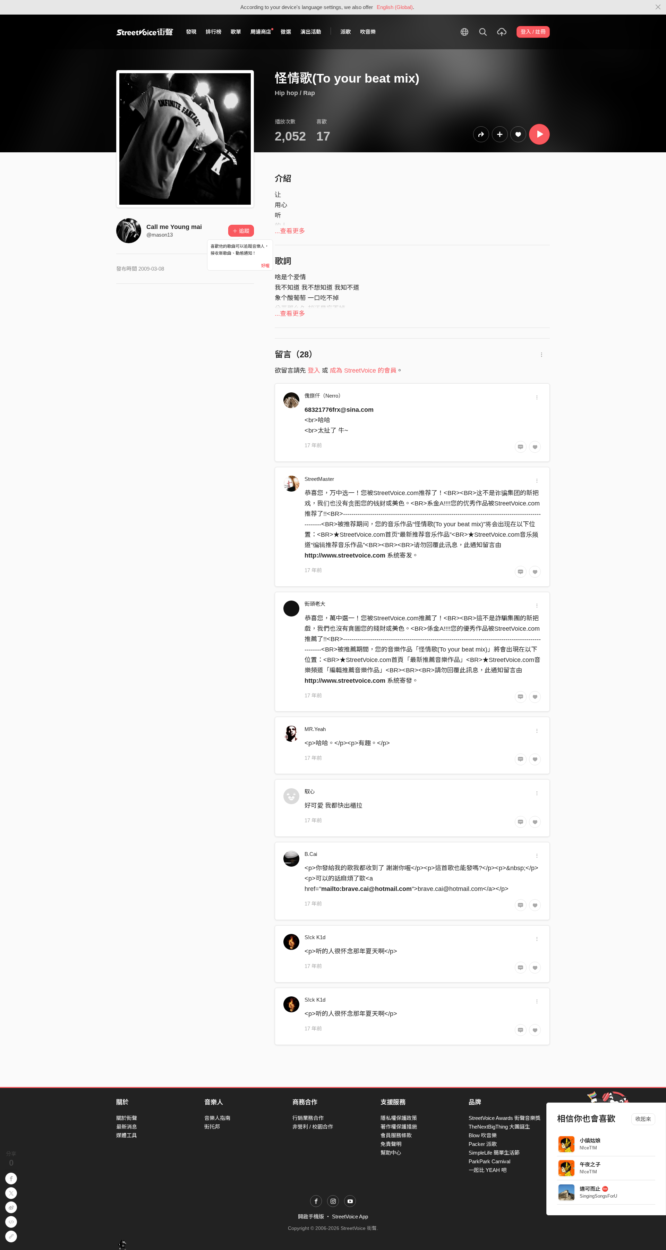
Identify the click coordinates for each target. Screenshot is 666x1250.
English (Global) (395, 7)
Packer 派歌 (483, 1144)
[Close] (658, 7)
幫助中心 (391, 1153)
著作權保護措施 (399, 1127)
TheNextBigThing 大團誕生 (499, 1127)
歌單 (236, 32)
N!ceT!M (588, 1147)
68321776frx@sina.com (339, 409)
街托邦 (212, 1127)
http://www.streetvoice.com (345, 555)
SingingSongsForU (598, 1196)
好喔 (265, 265)
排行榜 (213, 32)
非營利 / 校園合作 (312, 1127)
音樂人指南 (217, 1118)
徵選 (286, 32)
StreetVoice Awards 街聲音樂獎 (504, 1118)
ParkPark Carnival (489, 1161)
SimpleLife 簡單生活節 (494, 1153)
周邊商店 (260, 32)
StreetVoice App (350, 1216)
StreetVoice (144, 31)
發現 (191, 32)
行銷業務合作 (308, 1118)
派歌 (345, 32)
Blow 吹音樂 (483, 1135)
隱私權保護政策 (399, 1118)
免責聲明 (391, 1144)
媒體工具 (126, 1135)
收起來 (643, 1119)
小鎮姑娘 (590, 1140)
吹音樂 (368, 32)
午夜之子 (590, 1164)
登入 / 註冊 (533, 32)
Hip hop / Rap (295, 93)
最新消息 (126, 1127)
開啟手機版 (311, 1216)
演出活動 (310, 32)
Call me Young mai (174, 226)
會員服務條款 (396, 1135)
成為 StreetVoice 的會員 (363, 370)
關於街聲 (126, 1118)
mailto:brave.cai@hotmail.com (366, 888)
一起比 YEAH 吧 (487, 1170)
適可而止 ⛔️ (594, 1189)
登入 (314, 370)
